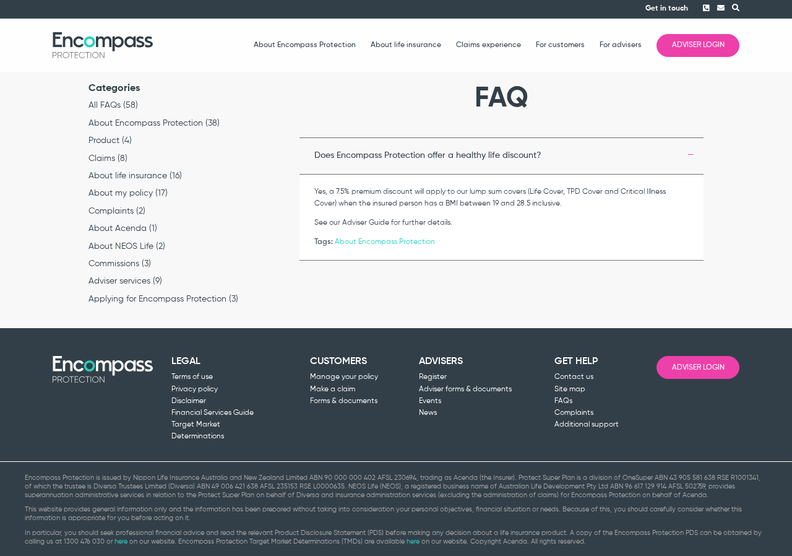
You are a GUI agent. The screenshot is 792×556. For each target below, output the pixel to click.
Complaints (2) (116, 211)
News (428, 413)
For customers (560, 45)
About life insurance (406, 45)
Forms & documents (343, 401)
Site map (569, 389)
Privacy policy (194, 389)
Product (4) (110, 140)
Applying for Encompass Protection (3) (163, 299)
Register (433, 377)
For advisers (621, 45)
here (120, 541)
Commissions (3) (119, 263)
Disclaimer (188, 401)
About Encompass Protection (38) (154, 123)
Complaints (573, 413)
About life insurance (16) (135, 176)
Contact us (573, 377)
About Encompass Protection (305, 45)
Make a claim (332, 389)
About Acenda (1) (122, 228)
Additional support (586, 424)
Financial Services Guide (212, 413)
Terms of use (192, 377)
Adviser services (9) (125, 281)
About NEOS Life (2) (126, 246)
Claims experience (488, 45)
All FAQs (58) (113, 105)
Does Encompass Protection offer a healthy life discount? (427, 156)
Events (430, 401)
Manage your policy (344, 377)
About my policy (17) (128, 193)
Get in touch (666, 8)
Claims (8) (107, 158)
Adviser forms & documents (465, 389)
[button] (732, 9)
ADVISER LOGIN (698, 45)
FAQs (563, 401)
